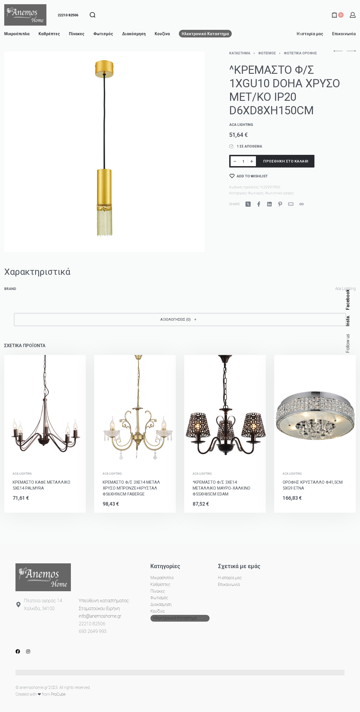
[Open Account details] (353, 15)
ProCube (58, 694)
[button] (180, 319)
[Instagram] (28, 651)
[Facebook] (17, 651)
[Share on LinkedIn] (269, 204)
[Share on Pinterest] (280, 204)
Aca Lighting (22, 473)
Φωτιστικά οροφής (300, 53)
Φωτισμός (267, 53)
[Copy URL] (301, 204)
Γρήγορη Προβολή (54, 456)
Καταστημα (239, 53)
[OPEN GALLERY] (104, 152)
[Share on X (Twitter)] (248, 204)
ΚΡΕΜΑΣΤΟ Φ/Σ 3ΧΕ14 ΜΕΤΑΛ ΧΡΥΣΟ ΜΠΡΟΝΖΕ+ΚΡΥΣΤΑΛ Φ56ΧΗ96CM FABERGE (131, 488)
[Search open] (92, 15)
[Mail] (290, 204)
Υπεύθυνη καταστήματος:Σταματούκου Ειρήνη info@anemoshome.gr (104, 608)
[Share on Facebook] (258, 204)
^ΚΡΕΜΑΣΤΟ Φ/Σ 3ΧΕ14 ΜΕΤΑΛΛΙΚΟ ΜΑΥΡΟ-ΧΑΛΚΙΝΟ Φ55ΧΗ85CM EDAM (221, 488)
